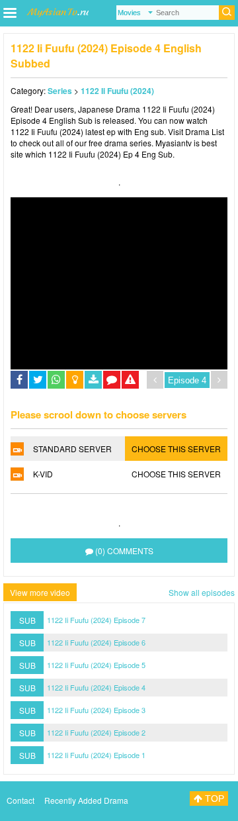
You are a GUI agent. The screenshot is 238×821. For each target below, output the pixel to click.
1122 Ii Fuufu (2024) (117, 91)
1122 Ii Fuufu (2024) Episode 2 (96, 732)
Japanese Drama (109, 109)
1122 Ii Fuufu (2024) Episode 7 (96, 619)
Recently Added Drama (86, 800)
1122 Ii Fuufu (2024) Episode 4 (96, 687)
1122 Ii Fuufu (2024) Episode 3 (96, 709)
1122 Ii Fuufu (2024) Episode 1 (96, 754)
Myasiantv (173, 142)
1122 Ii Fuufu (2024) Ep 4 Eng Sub (110, 154)
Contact (20, 800)
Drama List (204, 131)
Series (60, 91)
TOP (213, 798)
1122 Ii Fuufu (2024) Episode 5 (96, 664)
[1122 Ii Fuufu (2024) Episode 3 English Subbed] (155, 380)
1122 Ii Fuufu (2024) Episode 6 (96, 642)
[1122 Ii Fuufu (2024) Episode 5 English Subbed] (219, 380)
